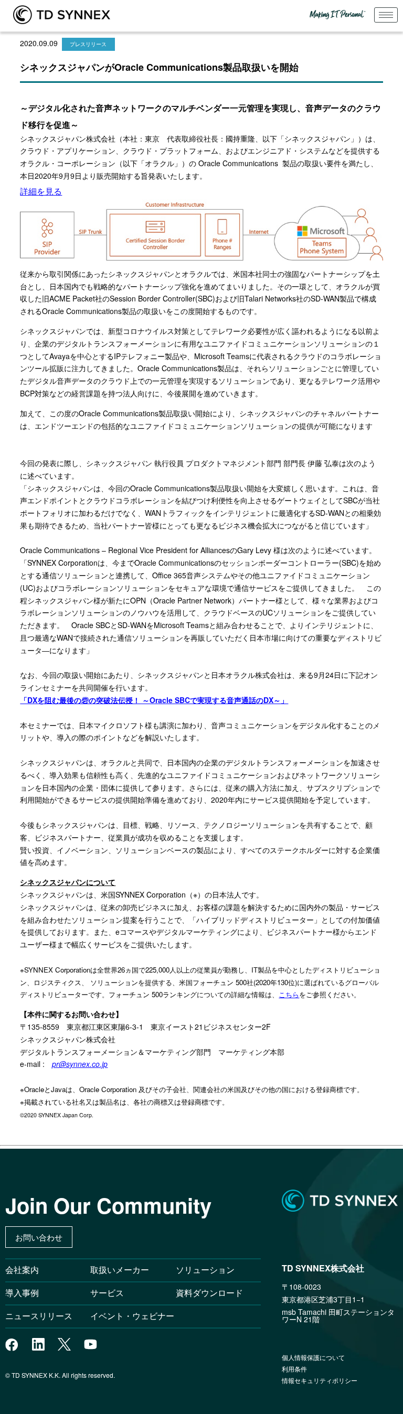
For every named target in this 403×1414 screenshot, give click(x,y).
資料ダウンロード (209, 1293)
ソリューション (205, 1270)
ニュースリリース (43, 1316)
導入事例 (22, 1293)
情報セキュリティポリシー (319, 1380)
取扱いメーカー (119, 1270)
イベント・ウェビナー (132, 1316)
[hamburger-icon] (386, 15)
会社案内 (22, 1270)
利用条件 (294, 1368)
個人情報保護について (313, 1357)
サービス (107, 1293)
